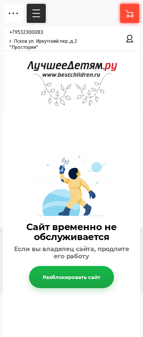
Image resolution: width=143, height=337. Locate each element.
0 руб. (129, 13)
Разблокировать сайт (71, 277)
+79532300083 (26, 32)
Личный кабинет (129, 38)
